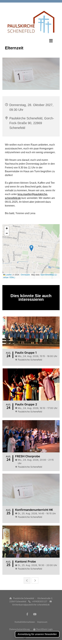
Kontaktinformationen (25, 622)
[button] (31, 41)
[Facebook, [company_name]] (27, 614)
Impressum (42, 622)
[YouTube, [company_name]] (35, 614)
